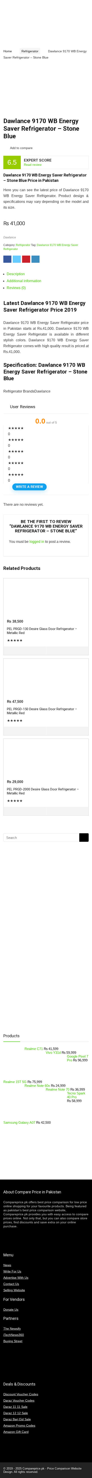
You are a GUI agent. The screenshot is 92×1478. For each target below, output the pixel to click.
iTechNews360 (13, 1335)
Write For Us (12, 1271)
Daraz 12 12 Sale (15, 1413)
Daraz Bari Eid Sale (17, 1419)
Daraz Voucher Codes (18, 1400)
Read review (33, 164)
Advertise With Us (15, 1277)
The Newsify (12, 1328)
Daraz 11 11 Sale (15, 1407)
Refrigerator (29, 51)
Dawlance (9, 237)
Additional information (24, 281)
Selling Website (14, 1290)
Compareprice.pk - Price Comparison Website (52, 1468)
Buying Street (12, 1341)
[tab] (48, 274)
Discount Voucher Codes (20, 1394)
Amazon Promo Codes (19, 1425)
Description (16, 274)
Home (7, 51)
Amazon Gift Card (16, 1432)
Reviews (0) (16, 288)
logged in (36, 542)
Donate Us (10, 1309)
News (7, 1265)
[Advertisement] (39, 958)
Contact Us (11, 1284)
